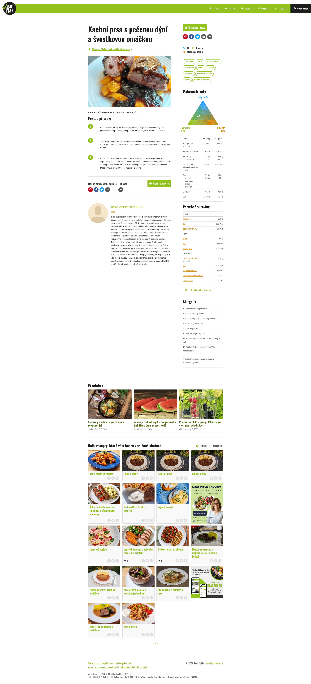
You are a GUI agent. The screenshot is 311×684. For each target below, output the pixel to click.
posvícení (189, 74)
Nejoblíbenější (218, 445)
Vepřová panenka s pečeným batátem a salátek (138, 551)
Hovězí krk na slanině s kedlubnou (101, 628)
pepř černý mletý (190, 229)
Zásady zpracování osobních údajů (103, 667)
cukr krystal (188, 280)
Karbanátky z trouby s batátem (135, 509)
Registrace (281, 8)
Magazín (246, 8)
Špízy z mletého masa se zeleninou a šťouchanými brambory (102, 510)
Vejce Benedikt (165, 507)
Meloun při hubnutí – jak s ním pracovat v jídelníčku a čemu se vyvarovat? (155, 423)
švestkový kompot (191, 258)
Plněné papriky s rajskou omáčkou (102, 591)
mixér (200, 61)
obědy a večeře (213, 61)
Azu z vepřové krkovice (101, 474)
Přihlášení (263, 8)
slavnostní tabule (204, 74)
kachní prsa (187, 219)
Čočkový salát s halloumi (170, 549)
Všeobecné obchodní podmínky (134, 667)
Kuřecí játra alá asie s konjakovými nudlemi (135, 591)
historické (189, 61)
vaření (187, 80)
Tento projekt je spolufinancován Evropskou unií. (110, 663)
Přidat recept (301, 8)
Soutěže (214, 8)
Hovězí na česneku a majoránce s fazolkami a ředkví (204, 552)
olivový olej (187, 249)
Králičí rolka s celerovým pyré (170, 591)
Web (113, 212)
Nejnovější (203, 445)
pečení (211, 68)
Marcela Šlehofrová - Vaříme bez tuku (111, 49)
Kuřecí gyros (130, 626)
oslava (200, 68)
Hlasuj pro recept (159, 183)
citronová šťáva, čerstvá (193, 275)
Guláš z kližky (131, 474)
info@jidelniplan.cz (214, 663)
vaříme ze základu (201, 80)
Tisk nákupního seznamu (198, 290)
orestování (189, 68)
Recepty (230, 8)
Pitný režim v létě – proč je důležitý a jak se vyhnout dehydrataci (200, 423)
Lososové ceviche (98, 549)
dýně (185, 239)
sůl (184, 224)
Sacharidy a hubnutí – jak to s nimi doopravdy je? (106, 423)
